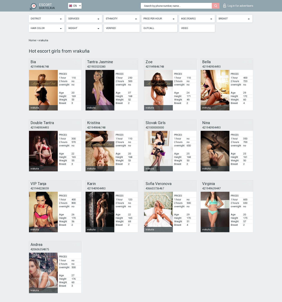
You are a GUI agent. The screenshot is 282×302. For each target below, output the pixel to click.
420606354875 (40, 249)
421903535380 (96, 66)
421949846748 (40, 66)
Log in (240, 5)
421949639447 (211, 188)
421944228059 (40, 188)
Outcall (148, 28)
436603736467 (155, 188)
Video (184, 28)
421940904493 (211, 66)
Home (33, 40)
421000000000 (155, 127)
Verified (111, 28)
